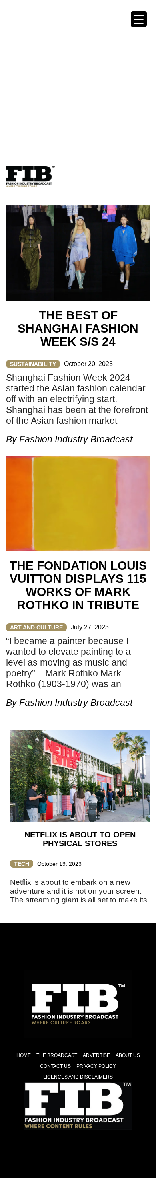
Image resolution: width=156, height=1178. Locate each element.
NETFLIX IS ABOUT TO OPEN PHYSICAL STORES (80, 839)
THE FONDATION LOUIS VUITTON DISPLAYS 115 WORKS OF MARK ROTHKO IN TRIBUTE (78, 585)
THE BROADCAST (56, 1055)
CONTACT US (55, 1066)
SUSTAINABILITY (33, 364)
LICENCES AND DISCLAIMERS (78, 1077)
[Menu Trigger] (139, 19)
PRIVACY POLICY (96, 1066)
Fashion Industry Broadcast (75, 439)
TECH (21, 864)
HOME (23, 1055)
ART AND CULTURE (36, 627)
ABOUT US (128, 1055)
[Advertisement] (78, 77)
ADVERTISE (96, 1055)
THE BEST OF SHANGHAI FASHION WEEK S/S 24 (78, 328)
